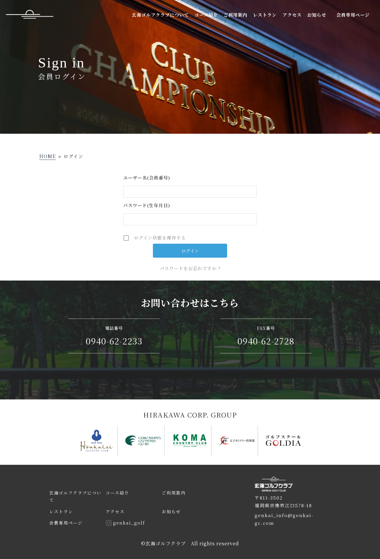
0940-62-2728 (266, 341)
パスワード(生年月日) (146, 205)
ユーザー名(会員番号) (146, 177)
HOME (47, 156)
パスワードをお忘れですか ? (190, 268)
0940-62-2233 (114, 341)
